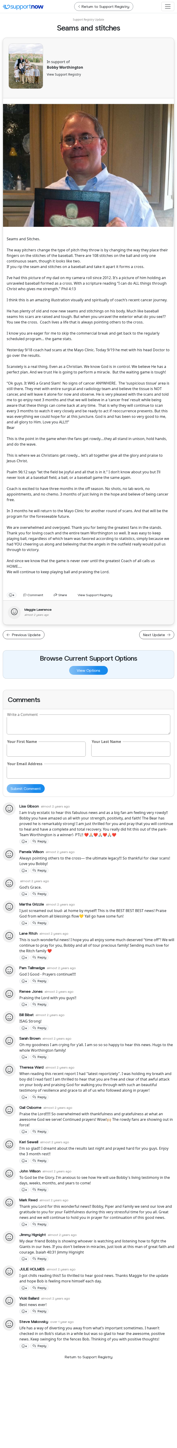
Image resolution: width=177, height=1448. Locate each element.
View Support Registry (64, 74)
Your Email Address (24, 763)
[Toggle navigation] (167, 6)
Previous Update (26, 634)
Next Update (154, 634)
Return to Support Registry (88, 1357)
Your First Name (22, 741)
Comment (35, 595)
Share (62, 595)
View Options (88, 670)
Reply (42, 841)
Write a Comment (22, 714)
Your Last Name (106, 741)
